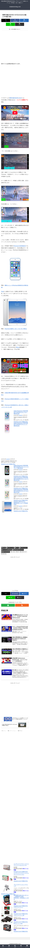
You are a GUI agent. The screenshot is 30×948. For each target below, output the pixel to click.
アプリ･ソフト (11, 547)
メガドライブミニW (19, 915)
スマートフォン (24, 547)
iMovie (17, 347)
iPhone (4, 547)
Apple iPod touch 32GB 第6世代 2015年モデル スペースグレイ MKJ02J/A (21, 467)
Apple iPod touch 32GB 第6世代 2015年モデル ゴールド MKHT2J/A (21, 491)
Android (13, 551)
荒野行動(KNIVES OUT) (15, 97)
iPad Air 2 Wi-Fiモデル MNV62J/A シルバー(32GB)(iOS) (21, 503)
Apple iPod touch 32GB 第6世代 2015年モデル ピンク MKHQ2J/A (21, 424)
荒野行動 (4, 553)
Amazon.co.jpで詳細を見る (21, 421)
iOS (18, 551)
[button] (19, 24)
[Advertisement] (15, 46)
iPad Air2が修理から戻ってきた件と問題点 (16, 328)
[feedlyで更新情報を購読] (8, 605)
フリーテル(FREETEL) (7, 549)
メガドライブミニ (18, 907)
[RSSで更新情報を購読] (22, 605)
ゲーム (17, 547)
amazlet (20, 415)
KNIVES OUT (24, 551)
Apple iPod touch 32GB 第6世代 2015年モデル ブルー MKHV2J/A (21, 412)
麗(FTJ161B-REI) (6, 551)
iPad (2, 291)
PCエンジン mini (18, 923)
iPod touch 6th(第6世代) (20, 245)
